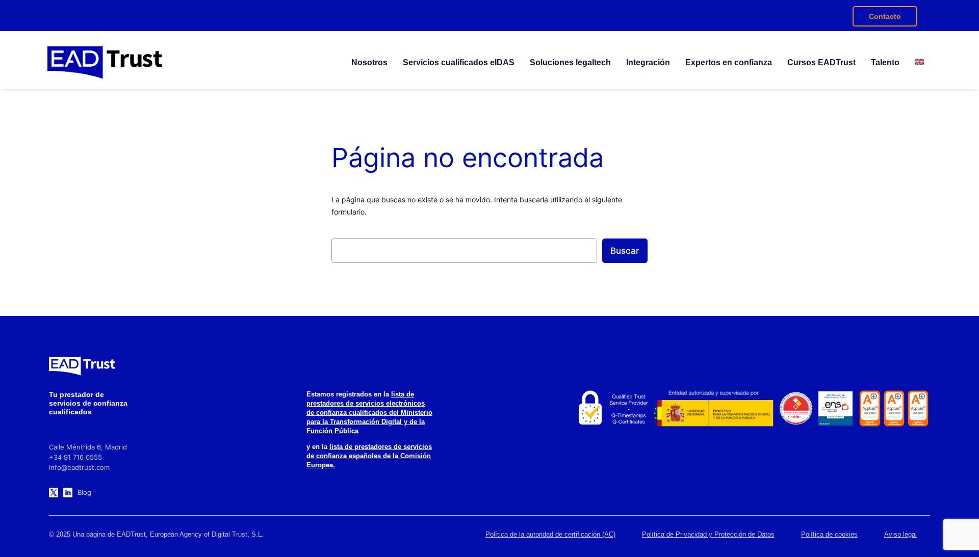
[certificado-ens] (835, 408)
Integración (648, 62)
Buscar (624, 251)
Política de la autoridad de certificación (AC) (550, 534)
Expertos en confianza (728, 62)
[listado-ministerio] (713, 408)
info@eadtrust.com (79, 467)
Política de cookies (829, 534)
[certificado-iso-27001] (870, 408)
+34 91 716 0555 (75, 457)
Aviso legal (900, 534)
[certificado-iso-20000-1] (894, 408)
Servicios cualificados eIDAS (458, 62)
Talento (885, 62)
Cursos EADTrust (821, 62)
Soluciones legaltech (570, 62)
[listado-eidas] (612, 408)
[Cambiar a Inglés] (919, 62)
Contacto (885, 16)
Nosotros (369, 62)
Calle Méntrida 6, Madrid (88, 447)
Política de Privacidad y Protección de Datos (708, 534)
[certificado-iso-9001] (918, 408)
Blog (84, 492)
